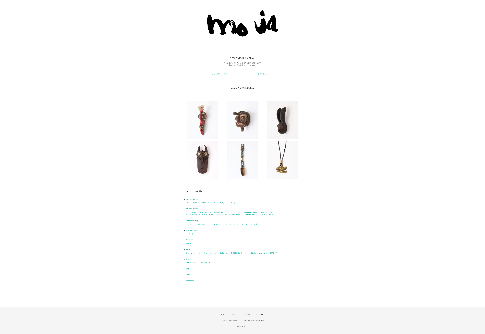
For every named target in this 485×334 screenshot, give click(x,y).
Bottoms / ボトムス (208, 263)
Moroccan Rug (192, 221)
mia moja (263, 253)
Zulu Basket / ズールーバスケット (227, 212)
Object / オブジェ (192, 203)
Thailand (189, 240)
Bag (187, 269)
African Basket (192, 209)
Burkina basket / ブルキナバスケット (259, 215)
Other (188, 275)
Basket (188, 243)
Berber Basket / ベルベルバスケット (200, 215)
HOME (223, 314)
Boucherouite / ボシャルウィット (198, 224)
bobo (188, 284)
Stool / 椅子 (206, 203)
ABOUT (235, 314)
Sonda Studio (250, 253)
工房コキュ (224, 253)
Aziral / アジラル (220, 224)
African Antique (192, 199)
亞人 (205, 253)
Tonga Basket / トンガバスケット (229, 215)
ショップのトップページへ (222, 74)
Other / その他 (251, 224)
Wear (188, 259)
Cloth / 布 (231, 203)
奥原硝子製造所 (236, 253)
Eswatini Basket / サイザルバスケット (257, 212)
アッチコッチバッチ (193, 253)
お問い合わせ (263, 74)
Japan (188, 249)
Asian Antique (192, 230)
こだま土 (213, 253)
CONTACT (261, 314)
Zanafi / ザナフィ (236, 224)
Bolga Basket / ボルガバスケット (198, 212)
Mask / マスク (219, 203)
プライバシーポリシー (229, 320)
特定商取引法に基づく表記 (254, 320)
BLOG (247, 314)
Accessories (191, 281)
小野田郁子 (274, 253)
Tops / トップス (192, 263)
